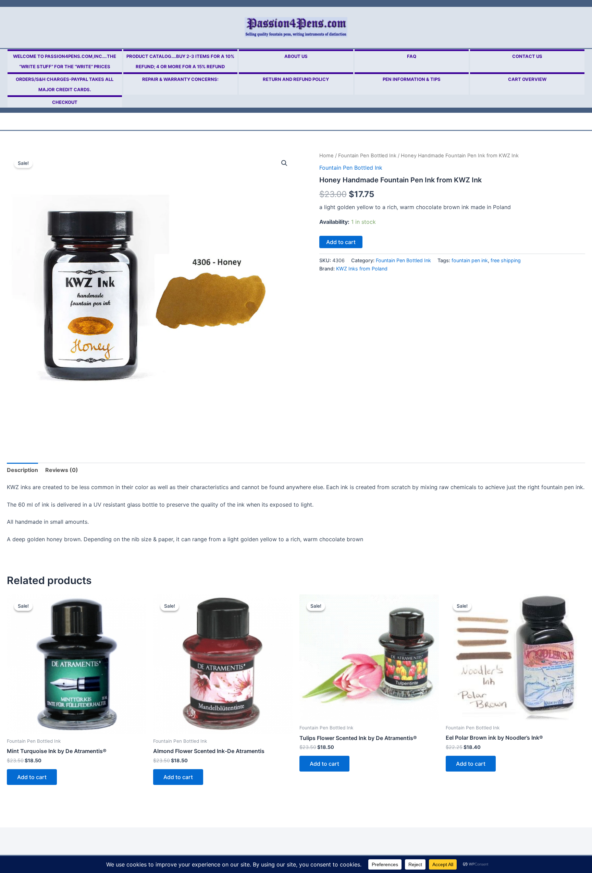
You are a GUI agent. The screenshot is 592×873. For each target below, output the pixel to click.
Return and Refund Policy (296, 79)
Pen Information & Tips (412, 79)
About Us (296, 56)
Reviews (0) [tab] (61, 469)
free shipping (506, 260)
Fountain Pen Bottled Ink (367, 156)
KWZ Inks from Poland (361, 268)
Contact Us (527, 56)
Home (326, 156)
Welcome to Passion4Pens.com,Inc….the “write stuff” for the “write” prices (64, 61)
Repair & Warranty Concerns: (180, 79)
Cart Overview (527, 79)
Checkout (64, 102)
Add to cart (341, 242)
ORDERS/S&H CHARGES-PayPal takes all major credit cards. (64, 84)
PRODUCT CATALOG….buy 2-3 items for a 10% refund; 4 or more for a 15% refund (180, 61)
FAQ (411, 56)
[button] (284, 163)
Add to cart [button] (32, 777)
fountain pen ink (470, 260)
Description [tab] (22, 469)
